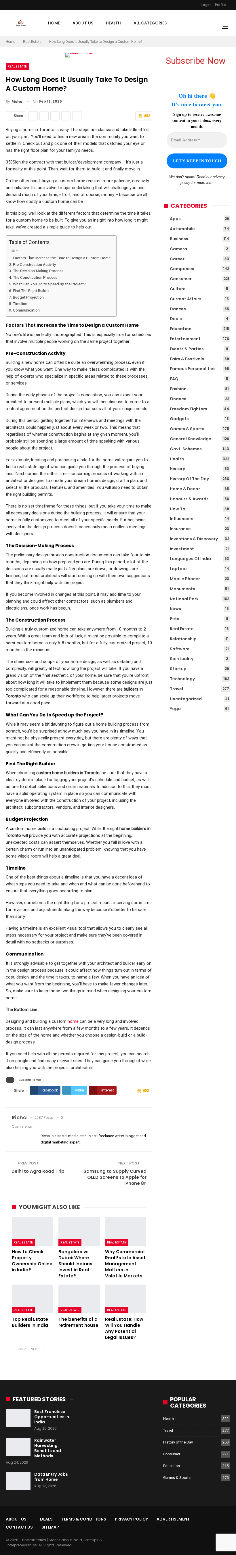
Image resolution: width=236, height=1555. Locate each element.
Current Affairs (185, 299)
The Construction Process (35, 277)
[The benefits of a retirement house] (79, 1299)
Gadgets (179, 419)
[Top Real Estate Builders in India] (32, 1299)
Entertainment (185, 339)
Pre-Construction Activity (34, 264)
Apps (175, 219)
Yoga (175, 709)
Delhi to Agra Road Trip (38, 1171)
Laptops (179, 569)
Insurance (180, 529)
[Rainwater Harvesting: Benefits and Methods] (18, 1447)
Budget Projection (28, 297)
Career (177, 259)
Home (54, 23)
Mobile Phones (185, 579)
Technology (182, 679)
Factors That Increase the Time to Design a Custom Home (62, 257)
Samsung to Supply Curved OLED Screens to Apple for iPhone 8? (114, 1177)
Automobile (182, 229)
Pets (174, 619)
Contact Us (19, 1527)
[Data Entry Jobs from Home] (18, 1481)
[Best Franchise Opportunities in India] (18, 1418)
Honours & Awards (189, 499)
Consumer (181, 279)
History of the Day (189, 479)
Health (113, 23)
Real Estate (17, 66)
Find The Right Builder (31, 290)
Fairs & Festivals (187, 359)
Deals (176, 319)
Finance (178, 399)
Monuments (182, 589)
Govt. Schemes (186, 449)
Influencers (181, 519)
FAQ (174, 379)
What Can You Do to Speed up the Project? (49, 284)
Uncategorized (186, 699)
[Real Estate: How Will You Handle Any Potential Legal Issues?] (125, 1299)
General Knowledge (190, 439)
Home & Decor (185, 489)
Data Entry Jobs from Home (51, 1476)
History (177, 469)
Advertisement (173, 1519)
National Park (184, 599)
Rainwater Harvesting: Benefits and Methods (47, 1448)
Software (180, 649)
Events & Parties (187, 349)
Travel (176, 689)
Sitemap (50, 1527)
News (175, 609)
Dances (178, 309)
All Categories (150, 23)
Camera (178, 249)
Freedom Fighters (188, 409)
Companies (182, 269)
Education (180, 329)
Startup (178, 669)
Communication (26, 310)
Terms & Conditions (83, 1519)
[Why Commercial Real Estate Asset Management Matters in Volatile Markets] (125, 1231)
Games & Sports (187, 429)
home (73, 1021)
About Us (83, 23)
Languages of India (190, 559)
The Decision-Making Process (38, 270)
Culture (178, 289)
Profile (220, 4)
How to (177, 509)
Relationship (183, 639)
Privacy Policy (131, 1519)
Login (206, 4)
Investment (182, 549)
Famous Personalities (193, 369)
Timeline (20, 303)
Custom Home (29, 1080)
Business (179, 239)
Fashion (178, 389)
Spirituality (181, 659)
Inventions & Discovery (194, 539)
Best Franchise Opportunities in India (51, 1417)
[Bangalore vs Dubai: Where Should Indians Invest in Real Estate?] (79, 1231)
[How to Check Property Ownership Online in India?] (32, 1231)
